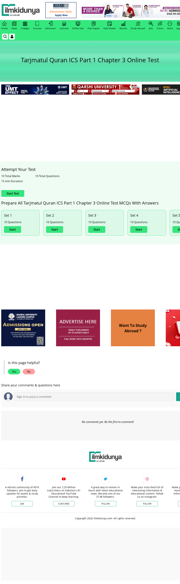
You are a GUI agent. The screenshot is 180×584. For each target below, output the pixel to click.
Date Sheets (109, 28)
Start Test (13, 193)
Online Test (78, 28)
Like (22, 503)
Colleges (25, 28)
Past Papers (94, 28)
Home (4, 28)
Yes (14, 372)
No (29, 372)
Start (12, 229)
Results (123, 28)
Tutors (160, 28)
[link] (60, 10)
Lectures (64, 28)
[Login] (12, 37)
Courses (37, 28)
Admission (50, 28)
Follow (105, 503)
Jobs (151, 28)
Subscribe (63, 503)
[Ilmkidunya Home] (20, 10)
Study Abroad (138, 28)
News (14, 28)
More (170, 28)
